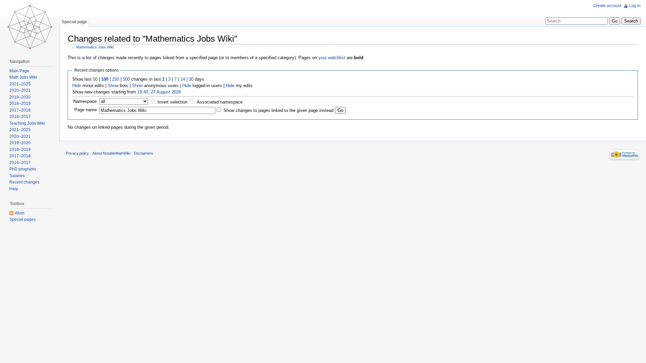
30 (191, 79)
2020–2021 (20, 90)
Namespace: (85, 101)
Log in (635, 5)
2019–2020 (20, 97)
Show (113, 85)
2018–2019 (20, 103)
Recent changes (24, 182)
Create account (607, 5)
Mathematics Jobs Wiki (95, 47)
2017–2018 (20, 110)
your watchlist (331, 57)
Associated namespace (220, 102)
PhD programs (22, 169)
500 (126, 79)
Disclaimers (143, 153)
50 (95, 79)
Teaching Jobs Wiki (27, 123)
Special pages (22, 219)
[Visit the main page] (30, 27)
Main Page (19, 71)
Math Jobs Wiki (23, 77)
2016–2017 (20, 116)
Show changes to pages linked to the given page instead (278, 110)
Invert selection (172, 102)
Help (13, 189)
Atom (19, 213)
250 (115, 79)
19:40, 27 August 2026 (159, 91)
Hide (76, 85)
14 (182, 79)
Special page (74, 21)
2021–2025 (20, 84)
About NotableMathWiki (111, 153)
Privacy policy (77, 153)
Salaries (17, 175)
